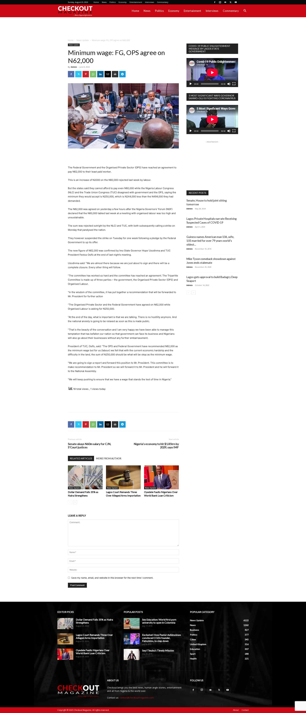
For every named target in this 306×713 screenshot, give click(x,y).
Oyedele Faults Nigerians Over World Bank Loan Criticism (92, 652)
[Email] (108, 74)
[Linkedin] (100, 74)
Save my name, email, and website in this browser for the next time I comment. (112, 577)
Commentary (162, 2)
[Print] (115, 74)
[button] (245, 11)
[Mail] (225, 2)
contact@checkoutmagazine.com (136, 697)
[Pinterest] (86, 74)
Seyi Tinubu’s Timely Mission (158, 650)
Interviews (149, 2)
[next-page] (75, 502)
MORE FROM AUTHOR (108, 458)
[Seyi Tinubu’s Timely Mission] (132, 654)
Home (96, 2)
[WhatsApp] (93, 74)
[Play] (190, 83)
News (104, 2)
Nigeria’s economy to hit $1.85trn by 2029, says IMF (156, 445)
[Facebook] (214, 2)
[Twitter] (230, 2)
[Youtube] (235, 2)
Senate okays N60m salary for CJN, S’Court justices (89, 445)
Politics (112, 2)
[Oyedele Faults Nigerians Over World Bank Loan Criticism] (161, 477)
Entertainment (136, 2)
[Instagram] (220, 2)
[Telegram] (122, 74)
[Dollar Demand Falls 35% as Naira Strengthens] (85, 477)
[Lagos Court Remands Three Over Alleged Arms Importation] (123, 477)
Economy (123, 2)
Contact (245, 710)
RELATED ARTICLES (81, 458)
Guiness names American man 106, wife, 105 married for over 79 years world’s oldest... (210, 240)
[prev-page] (70, 502)
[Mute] (228, 83)
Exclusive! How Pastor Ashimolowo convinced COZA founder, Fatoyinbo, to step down (161, 637)
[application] (212, 72)
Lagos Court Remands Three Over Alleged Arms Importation (94, 636)
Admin (74, 67)
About (236, 710)
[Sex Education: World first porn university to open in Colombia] (132, 623)
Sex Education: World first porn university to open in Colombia (159, 621)
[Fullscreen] (234, 83)
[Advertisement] (153, 28)
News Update (82, 40)
